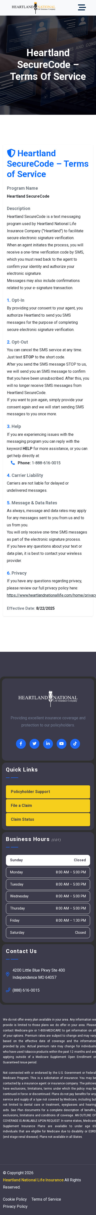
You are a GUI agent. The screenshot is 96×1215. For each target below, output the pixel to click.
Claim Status (22, 819)
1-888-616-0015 (46, 463)
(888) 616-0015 (26, 990)
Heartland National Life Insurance (33, 1180)
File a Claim (21, 805)
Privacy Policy (15, 1206)
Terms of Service (46, 1199)
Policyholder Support (30, 791)
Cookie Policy (15, 1199)
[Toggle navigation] (83, 8)
